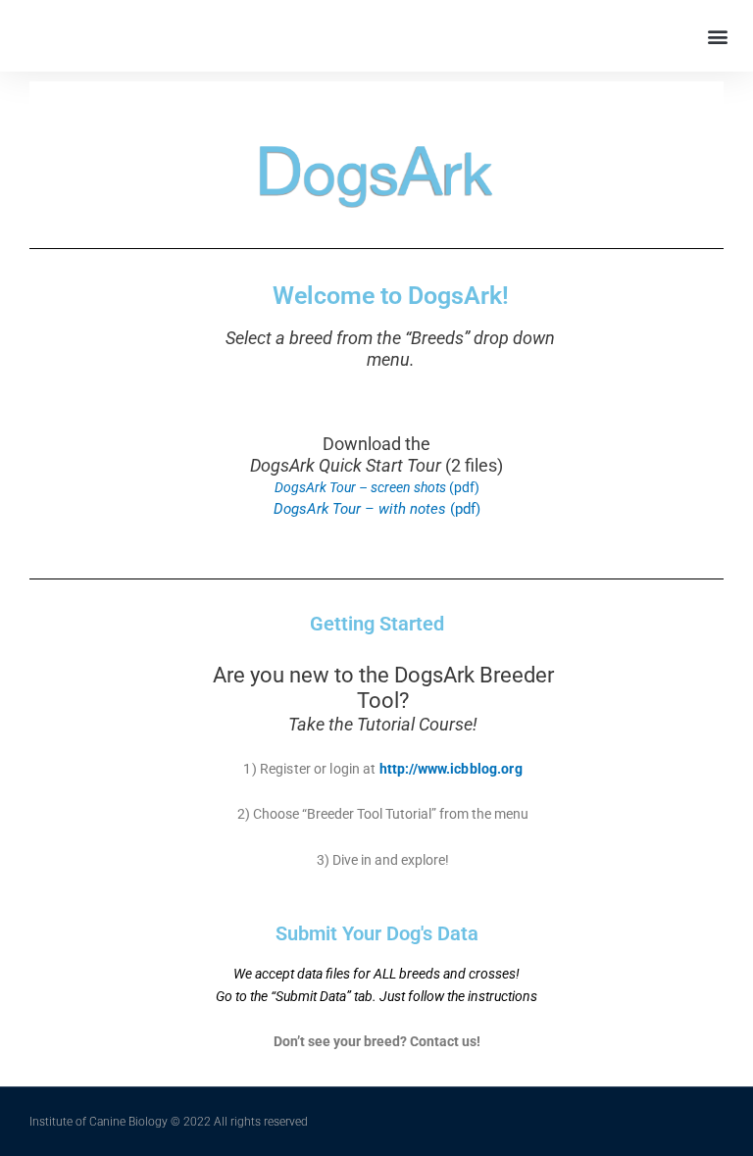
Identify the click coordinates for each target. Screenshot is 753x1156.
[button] (717, 36)
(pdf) (377, 487)
